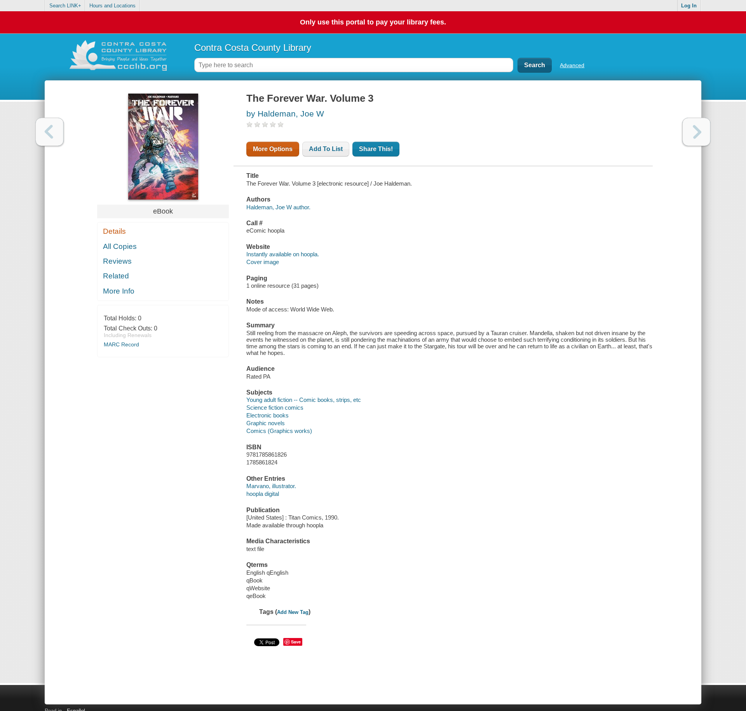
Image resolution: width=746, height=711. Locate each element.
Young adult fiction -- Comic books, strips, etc (303, 399)
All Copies (120, 246)
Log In (689, 6)
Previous (49, 132)
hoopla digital (262, 493)
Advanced (572, 65)
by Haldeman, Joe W (285, 113)
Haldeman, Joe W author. (278, 207)
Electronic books (267, 415)
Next (696, 132)
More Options (273, 149)
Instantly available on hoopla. (282, 254)
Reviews (117, 261)
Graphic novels (265, 423)
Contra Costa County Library (252, 47)
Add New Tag (293, 612)
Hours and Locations (112, 6)
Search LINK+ (65, 6)
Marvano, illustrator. (271, 486)
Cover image (262, 262)
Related (116, 276)
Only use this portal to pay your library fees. (373, 22)
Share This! (376, 149)
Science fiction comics (274, 407)
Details (114, 231)
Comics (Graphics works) (279, 431)
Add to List (326, 149)
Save (296, 642)
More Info (118, 291)
